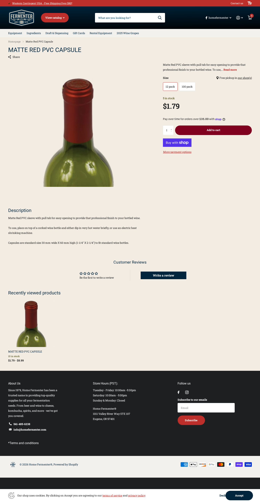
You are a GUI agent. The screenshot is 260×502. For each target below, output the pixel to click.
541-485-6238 (22, 424)
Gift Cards (79, 33)
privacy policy (136, 495)
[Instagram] (187, 392)
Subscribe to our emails (192, 399)
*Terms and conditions (23, 443)
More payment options (177, 152)
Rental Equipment (101, 33)
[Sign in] (239, 18)
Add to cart (213, 130)
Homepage (14, 41)
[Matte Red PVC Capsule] (31, 324)
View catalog (53, 17)
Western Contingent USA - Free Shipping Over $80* (42, 3)
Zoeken (160, 17)
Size (207, 78)
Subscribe (191, 420)
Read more (230, 69)
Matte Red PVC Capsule (25, 351)
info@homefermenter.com (30, 429)
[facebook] (178, 392)
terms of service (112, 495)
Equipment (15, 33)
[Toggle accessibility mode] (250, 3)
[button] (172, 127)
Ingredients (34, 33)
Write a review (163, 275)
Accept (239, 495)
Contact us (237, 3)
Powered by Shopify (65, 464)
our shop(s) (245, 78)
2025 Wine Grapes (128, 33)
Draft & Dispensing (56, 33)
